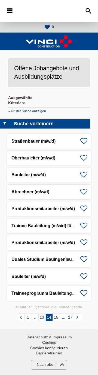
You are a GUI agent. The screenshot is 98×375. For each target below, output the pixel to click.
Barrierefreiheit (49, 353)
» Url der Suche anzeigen (27, 111)
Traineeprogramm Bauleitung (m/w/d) (49, 293)
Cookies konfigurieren (49, 348)
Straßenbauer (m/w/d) (33, 141)
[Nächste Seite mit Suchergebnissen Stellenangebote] (77, 317)
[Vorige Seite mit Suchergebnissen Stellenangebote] (20, 317)
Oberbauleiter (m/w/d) (33, 158)
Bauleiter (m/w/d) (28, 174)
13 (42, 317)
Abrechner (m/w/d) (30, 192)
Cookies (49, 342)
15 (56, 317)
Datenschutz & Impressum (49, 337)
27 (70, 317)
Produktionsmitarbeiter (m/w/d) (43, 208)
